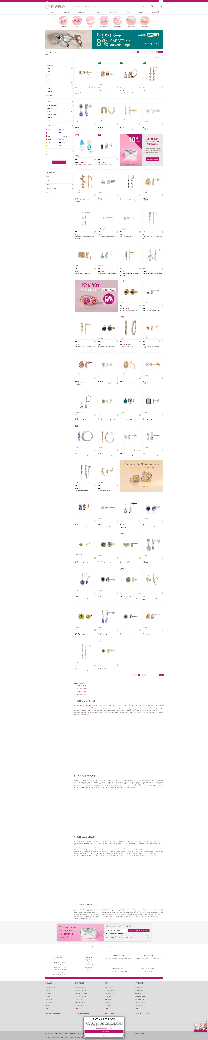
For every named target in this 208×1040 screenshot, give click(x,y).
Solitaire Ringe (139, 999)
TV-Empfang (59, 965)
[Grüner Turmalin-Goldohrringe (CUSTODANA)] (85, 544)
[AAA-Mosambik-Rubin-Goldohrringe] (130, 616)
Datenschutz (58, 1033)
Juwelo (155, 12)
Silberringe (138, 993)
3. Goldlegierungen (80, 692)
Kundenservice (59, 955)
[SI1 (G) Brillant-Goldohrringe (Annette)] (108, 110)
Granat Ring (108, 1003)
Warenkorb (160, 7)
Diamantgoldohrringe (153, 850)
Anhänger (47, 990)
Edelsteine (66, 12)
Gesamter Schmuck (51, 987)
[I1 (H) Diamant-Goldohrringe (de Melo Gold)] (153, 579)
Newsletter (88, 967)
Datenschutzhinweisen (106, 1028)
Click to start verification (116, 934)
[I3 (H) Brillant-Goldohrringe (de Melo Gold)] (108, 364)
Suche (133, 6)
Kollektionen (81, 12)
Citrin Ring (108, 996)
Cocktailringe (139, 990)
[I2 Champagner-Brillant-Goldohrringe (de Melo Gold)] (85, 73)
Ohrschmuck (85, 707)
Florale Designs (139, 1006)
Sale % (128, 12)
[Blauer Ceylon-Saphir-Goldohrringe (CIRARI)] (153, 292)
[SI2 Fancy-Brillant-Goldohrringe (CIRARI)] (85, 255)
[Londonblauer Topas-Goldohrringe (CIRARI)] (108, 328)
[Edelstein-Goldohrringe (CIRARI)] (153, 401)
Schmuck (51, 12)
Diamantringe (49, 1003)
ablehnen (111, 1026)
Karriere (47, 1033)
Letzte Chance (113, 12)
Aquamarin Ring (109, 993)
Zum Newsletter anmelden (138, 930)
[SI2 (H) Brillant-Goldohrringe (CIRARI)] (153, 110)
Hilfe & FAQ (59, 972)
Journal (88, 970)
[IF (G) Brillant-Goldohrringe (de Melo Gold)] (85, 328)
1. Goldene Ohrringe (80, 686)
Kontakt (80, 1033)
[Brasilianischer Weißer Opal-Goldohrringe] (153, 255)
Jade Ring (108, 1006)
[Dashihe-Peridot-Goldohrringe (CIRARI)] (85, 616)
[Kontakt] (63, 1)
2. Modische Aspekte (80, 689)
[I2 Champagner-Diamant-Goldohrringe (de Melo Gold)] (130, 255)
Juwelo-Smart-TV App (59, 967)
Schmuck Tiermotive (141, 1003)
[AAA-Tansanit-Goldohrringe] (85, 507)
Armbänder (48, 993)
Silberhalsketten (140, 996)
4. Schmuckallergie (80, 695)
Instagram (144, 1018)
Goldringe (48, 1006)
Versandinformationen (59, 970)
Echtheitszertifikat (59, 957)
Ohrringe (77, 853)
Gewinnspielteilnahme (59, 962)
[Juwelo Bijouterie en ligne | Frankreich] (136, 1036)
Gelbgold (103, 788)
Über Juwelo (88, 955)
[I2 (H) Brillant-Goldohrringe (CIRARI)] (108, 507)
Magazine (88, 962)
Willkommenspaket (59, 960)
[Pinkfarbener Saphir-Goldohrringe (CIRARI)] (85, 401)
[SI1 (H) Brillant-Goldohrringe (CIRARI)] (153, 364)
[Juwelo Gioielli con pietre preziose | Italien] (150, 1036)
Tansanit (112, 852)
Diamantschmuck (80, 1003)
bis (61, 154)
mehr (47, 1009)
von (47, 154)
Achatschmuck (79, 987)
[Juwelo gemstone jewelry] (147, 1036)
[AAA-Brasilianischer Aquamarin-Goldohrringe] (130, 507)
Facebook (136, 1018)
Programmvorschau (89, 965)
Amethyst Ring (109, 990)
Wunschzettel (152, 7)
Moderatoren (89, 957)
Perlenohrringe (86, 850)
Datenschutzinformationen (117, 937)
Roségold (77, 788)
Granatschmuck (79, 1006)
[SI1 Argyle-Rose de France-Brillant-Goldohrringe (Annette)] (85, 181)
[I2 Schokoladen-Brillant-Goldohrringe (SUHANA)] (108, 218)
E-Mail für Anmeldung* (113, 931)
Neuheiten (97, 12)
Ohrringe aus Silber (101, 705)
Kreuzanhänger (139, 987)
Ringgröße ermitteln (59, 974)
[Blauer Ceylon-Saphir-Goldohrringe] (130, 181)
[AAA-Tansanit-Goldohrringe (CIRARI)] (85, 110)
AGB (52, 1033)
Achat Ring (108, 987)
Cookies (66, 1033)
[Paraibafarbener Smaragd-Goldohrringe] (108, 401)
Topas (129, 852)
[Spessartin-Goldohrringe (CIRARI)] (153, 616)
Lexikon (141, 12)
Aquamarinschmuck (81, 993)
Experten (88, 960)
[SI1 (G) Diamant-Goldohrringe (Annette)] (130, 364)
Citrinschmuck (79, 999)
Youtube (140, 1018)
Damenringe (48, 999)
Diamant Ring (109, 999)
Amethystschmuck (80, 990)
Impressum (73, 1033)
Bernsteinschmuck (80, 996)
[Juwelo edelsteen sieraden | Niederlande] (140, 1036)
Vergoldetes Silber (122, 784)
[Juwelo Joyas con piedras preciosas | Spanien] (143, 1036)
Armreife (47, 996)
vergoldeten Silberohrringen (82, 855)
